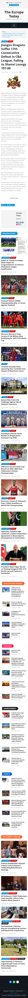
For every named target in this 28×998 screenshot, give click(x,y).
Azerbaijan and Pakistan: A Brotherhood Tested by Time (18, 614)
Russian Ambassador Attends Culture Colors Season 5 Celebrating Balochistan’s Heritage (13, 866)
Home (3, 31)
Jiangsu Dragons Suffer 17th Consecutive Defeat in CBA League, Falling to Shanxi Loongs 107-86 (13, 35)
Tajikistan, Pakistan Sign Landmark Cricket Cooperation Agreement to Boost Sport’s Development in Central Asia (14, 534)
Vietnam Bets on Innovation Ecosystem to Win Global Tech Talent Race (18, 760)
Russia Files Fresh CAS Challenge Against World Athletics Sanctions (11, 402)
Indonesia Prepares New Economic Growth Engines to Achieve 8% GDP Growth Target (18, 673)
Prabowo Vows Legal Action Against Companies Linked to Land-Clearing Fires (17, 715)
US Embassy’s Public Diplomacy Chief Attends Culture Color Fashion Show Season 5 (14, 898)
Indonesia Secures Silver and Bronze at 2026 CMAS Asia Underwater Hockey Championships (12, 470)
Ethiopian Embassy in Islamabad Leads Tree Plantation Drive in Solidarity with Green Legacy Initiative (17, 738)
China (5, 205)
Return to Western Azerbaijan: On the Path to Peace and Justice (18, 603)
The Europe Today (14, 14)
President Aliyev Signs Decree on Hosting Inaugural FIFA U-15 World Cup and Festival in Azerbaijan (13, 570)
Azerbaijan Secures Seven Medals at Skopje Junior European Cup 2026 (11, 435)
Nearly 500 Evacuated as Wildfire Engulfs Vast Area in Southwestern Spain (18, 726)
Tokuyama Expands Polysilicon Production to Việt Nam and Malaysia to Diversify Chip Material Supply (18, 661)
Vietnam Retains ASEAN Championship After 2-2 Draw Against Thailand (13, 303)
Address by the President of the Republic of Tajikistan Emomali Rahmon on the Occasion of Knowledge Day (17, 592)
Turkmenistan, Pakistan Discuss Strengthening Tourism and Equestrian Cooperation (13, 928)
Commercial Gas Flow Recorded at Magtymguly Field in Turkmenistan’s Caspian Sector (18, 685)
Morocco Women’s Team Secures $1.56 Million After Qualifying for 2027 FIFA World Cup (13, 337)
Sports (12, 205)
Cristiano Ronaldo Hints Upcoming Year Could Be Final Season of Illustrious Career (13, 369)
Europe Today (4, 72)
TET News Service (5, 441)
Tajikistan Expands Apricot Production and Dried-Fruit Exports (18, 696)
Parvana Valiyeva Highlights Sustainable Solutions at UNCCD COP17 (18, 624)
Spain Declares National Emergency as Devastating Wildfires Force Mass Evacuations (18, 749)
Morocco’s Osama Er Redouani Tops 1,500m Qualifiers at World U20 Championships (13, 503)
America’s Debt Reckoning (15, 634)
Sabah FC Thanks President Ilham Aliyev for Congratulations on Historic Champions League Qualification (12, 264)
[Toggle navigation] (14, 25)
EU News (3, 272)
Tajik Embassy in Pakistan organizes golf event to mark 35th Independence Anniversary (13, 964)
